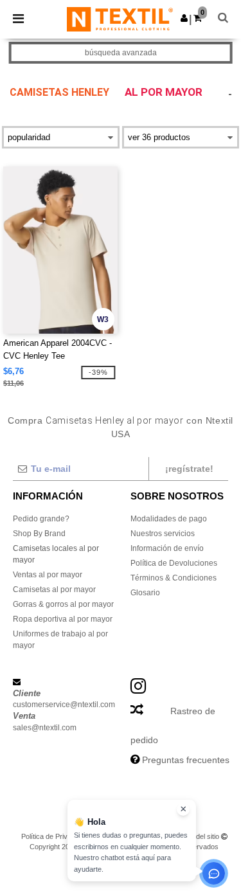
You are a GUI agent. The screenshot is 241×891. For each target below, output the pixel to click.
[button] (184, 18)
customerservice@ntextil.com (64, 704)
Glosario (145, 592)
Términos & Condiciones (173, 577)
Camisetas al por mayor (54, 589)
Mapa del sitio (198, 836)
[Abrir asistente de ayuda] (213, 873)
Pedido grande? (41, 518)
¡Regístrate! (189, 469)
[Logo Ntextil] (120, 19)
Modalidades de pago (168, 518)
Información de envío (167, 548)
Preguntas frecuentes (185, 760)
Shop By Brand (39, 533)
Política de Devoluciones (173, 563)
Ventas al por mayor (47, 574)
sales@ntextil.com (44, 727)
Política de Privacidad (54, 836)
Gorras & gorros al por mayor (63, 604)
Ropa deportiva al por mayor (62, 619)
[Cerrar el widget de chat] (183, 809)
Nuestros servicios (162, 533)
